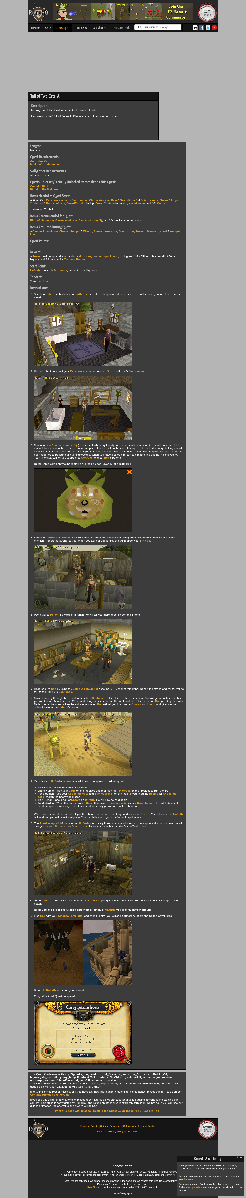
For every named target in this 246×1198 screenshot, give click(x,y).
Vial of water (137, 203)
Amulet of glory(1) (90, 220)
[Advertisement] (123, 63)
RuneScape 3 (62, 28)
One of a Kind (39, 186)
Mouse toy (154, 231)
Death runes (80, 200)
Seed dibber (128, 200)
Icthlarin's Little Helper (45, 164)
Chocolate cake (99, 200)
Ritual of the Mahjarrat (44, 189)
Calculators (99, 28)
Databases (81, 28)
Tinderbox (37, 203)
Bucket (98, 231)
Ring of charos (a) (42, 220)
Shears (164, 200)
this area (188, 1179)
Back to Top (151, 1110)
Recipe (74, 231)
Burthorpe (60, 270)
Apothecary (47, 823)
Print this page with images (73, 1110)
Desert (70, 203)
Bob (122, 294)
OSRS (48, 28)
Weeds (87, 231)
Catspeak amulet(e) (45, 231)
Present (140, 231)
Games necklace (66, 220)
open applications (193, 1187)
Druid (79, 203)
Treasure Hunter (74, 259)
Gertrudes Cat (39, 161)
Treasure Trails (121, 28)
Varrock (66, 537)
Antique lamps (108, 256)
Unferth (35, 270)
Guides (104, 1126)
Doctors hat (126, 231)
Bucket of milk (55, 203)
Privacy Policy (115, 1131)
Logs (174, 200)
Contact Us (131, 1131)
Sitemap (101, 1131)
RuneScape (93, 1187)
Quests (94, 1126)
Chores (64, 231)
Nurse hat (110, 231)
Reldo (146, 540)
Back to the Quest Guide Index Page (117, 1110)
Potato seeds (149, 200)
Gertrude (87, 457)
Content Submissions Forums (49, 1094)
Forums (35, 28)
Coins (161, 203)
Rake (114, 200)
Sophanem (66, 691)
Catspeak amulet (57, 200)
